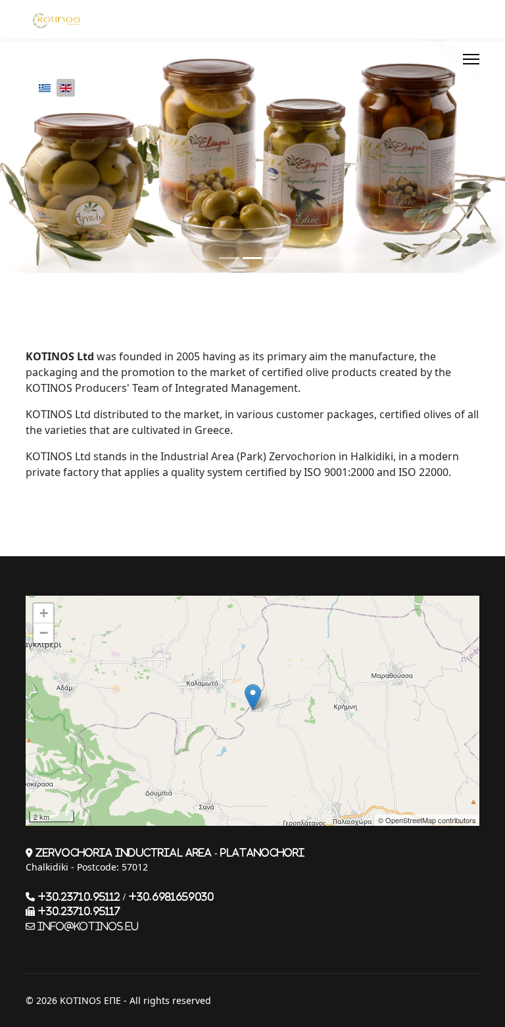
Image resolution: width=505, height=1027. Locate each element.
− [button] (43, 633)
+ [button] (43, 613)
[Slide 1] (229, 258)
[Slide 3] (276, 258)
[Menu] (471, 59)
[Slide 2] (252, 258)
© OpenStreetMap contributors (427, 820)
